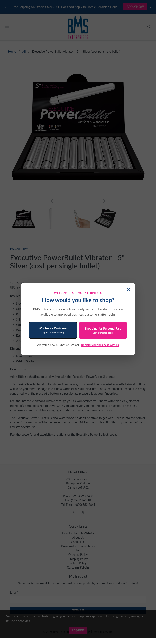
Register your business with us (100, 345)
